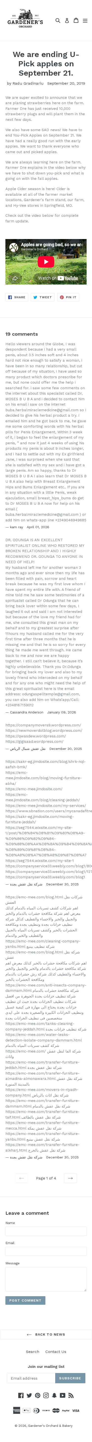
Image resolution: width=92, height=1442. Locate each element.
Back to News (50, 1334)
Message (12, 1263)
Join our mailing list (46, 1366)
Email (9, 1243)
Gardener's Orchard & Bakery (50, 1426)
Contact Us (55, 1351)
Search (32, 1351)
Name (10, 1223)
